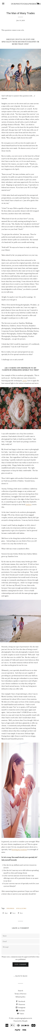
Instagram (21, 1007)
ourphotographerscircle (20, 4)
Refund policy (20, 997)
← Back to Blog (20, 976)
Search (20, 991)
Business (10, 908)
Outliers (28, 504)
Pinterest (21, 1004)
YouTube (21, 1011)
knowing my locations (19, 849)
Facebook (21, 1001)
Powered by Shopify (20, 1021)
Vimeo (21, 1014)
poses (25, 381)
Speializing (21, 908)
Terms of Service (20, 994)
